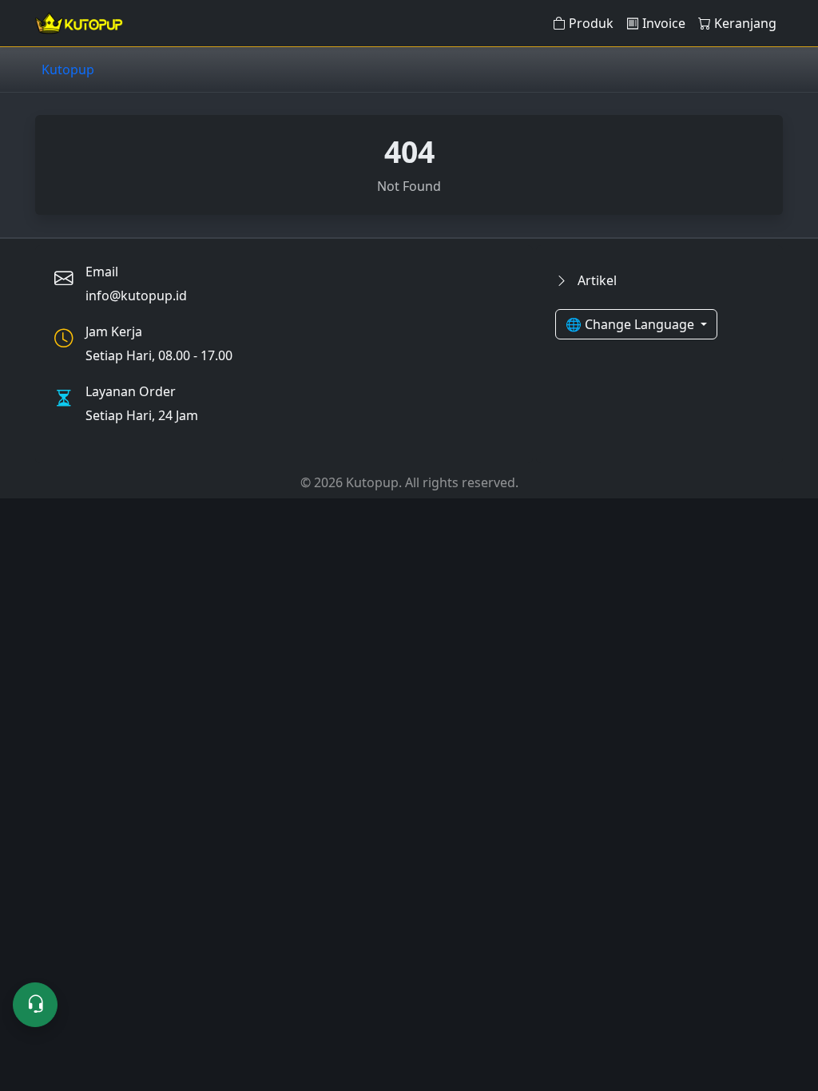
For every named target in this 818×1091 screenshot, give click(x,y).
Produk (591, 23)
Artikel (595, 280)
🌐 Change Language (631, 324)
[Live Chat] (35, 1004)
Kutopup (68, 69)
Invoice (663, 23)
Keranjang (745, 23)
